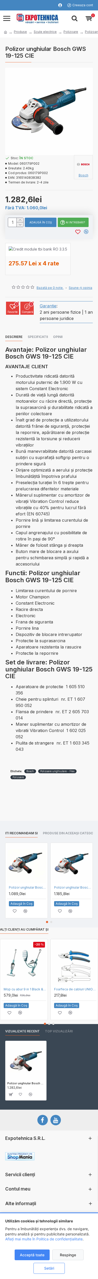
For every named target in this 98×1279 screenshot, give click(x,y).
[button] (47, 922)
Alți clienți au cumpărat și (24, 929)
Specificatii (38, 337)
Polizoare (71, 32)
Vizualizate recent (22, 1031)
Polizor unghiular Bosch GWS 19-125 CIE (25, 1083)
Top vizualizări (59, 1031)
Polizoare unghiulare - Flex (57, 771)
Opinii (57, 337)
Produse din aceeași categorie (70, 833)
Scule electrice (45, 32)
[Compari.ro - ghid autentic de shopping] (70, 1157)
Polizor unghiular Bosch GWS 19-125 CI (72, 887)
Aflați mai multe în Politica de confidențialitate (44, 1239)
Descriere (13, 337)
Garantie (48, 305)
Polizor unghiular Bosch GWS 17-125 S (27, 887)
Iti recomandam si (21, 833)
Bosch (30, 771)
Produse (20, 32)
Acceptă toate (32, 1255)
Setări (49, 1268)
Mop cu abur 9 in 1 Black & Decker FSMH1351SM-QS (25, 989)
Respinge (68, 1255)
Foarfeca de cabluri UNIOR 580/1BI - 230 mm (75, 989)
